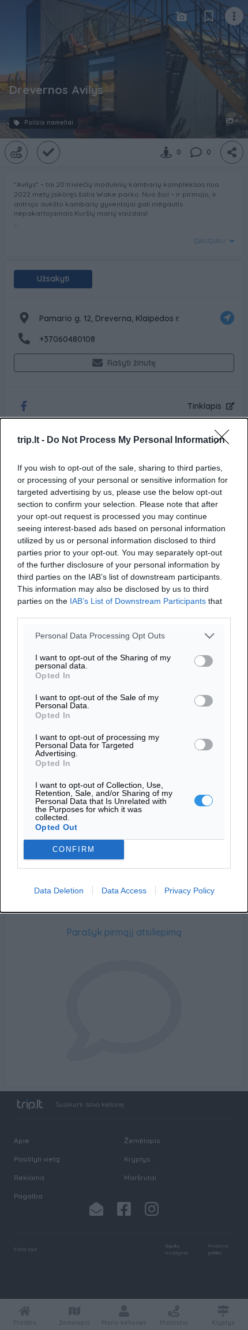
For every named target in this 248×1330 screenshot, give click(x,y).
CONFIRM (73, 849)
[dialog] (124, 665)
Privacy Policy (189, 890)
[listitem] (124, 636)
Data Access (124, 890)
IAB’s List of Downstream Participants (138, 601)
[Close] (225, 441)
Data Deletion (59, 890)
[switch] (203, 661)
